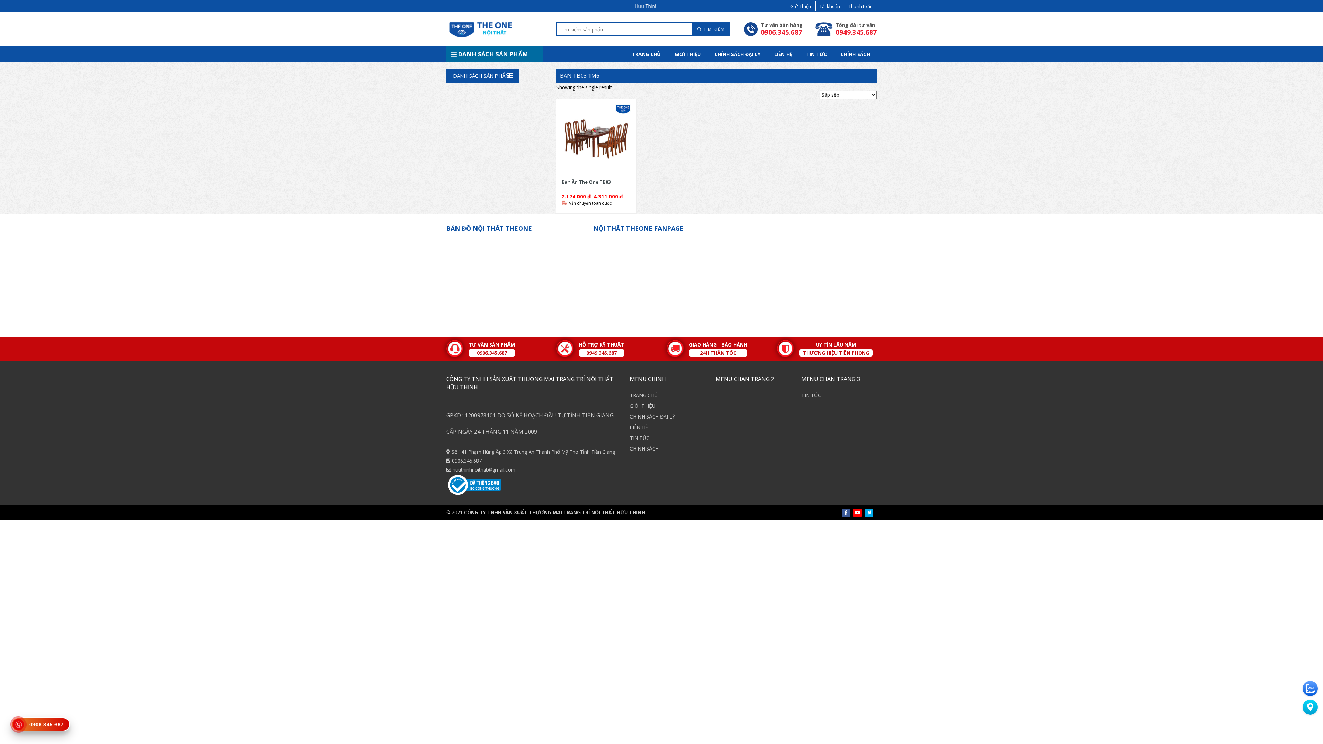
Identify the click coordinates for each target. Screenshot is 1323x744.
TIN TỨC (816, 54)
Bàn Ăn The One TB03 (586, 182)
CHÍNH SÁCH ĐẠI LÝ (737, 54)
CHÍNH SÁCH (855, 54)
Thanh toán (861, 6)
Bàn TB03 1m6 (579, 76)
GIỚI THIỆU (688, 54)
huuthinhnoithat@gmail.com (484, 469)
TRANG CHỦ (646, 54)
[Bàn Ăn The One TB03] (596, 138)
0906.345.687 (467, 460)
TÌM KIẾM (713, 29)
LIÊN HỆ (783, 54)
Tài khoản (830, 6)
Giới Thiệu (800, 6)
